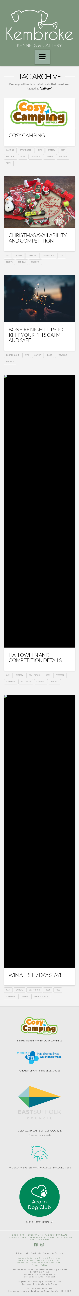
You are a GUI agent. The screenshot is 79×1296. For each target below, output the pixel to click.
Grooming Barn (16, 1237)
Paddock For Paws (56, 1235)
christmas (32, 255)
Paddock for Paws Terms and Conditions (39, 1262)
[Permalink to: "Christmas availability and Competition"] (39, 202)
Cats (23, 1235)
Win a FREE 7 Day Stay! (35, 975)
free (58, 990)
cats (40, 150)
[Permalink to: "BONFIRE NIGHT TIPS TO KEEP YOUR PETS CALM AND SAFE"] (39, 298)
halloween (26, 681)
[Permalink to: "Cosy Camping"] (39, 113)
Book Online (35, 1235)
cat (7, 255)
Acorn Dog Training (39, 1221)
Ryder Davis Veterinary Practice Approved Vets (39, 1167)
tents (8, 163)
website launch (41, 996)
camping (10, 150)
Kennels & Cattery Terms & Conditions (39, 1258)
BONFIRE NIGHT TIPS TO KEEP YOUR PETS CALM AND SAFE (36, 334)
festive (9, 262)
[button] (42, 57)
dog (62, 255)
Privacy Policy (39, 1265)
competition (48, 255)
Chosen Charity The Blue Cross (39, 1070)
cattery (51, 150)
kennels (49, 156)
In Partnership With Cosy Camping (39, 1040)
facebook (60, 675)
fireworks (62, 355)
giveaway (10, 681)
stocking (35, 262)
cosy (63, 150)
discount (10, 156)
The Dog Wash (36, 1237)
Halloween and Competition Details (35, 657)
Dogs (15, 1235)
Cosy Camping (27, 135)
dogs (22, 156)
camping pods (26, 150)
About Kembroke (40, 1240)
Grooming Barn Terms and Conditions (39, 1260)
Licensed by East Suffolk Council (39, 1130)
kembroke (35, 156)
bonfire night (12, 355)
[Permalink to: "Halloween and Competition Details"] (39, 511)
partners (63, 156)
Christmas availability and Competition (38, 237)
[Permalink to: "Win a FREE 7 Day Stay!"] (39, 831)
